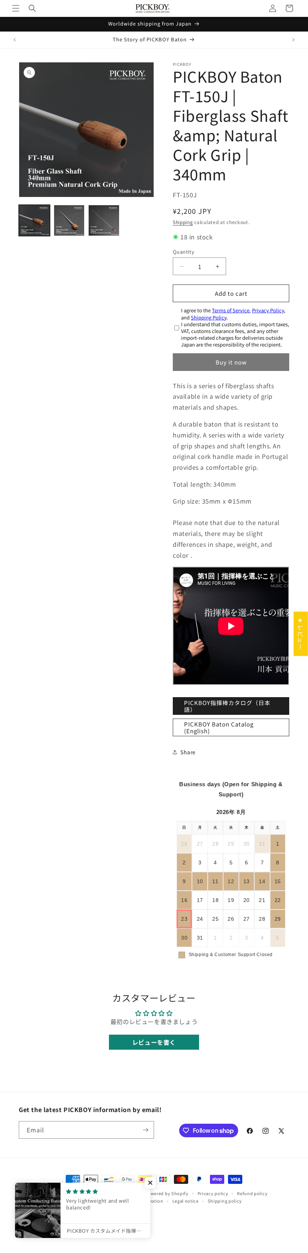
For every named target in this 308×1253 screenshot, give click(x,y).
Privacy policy (213, 1193)
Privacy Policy (268, 310)
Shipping (183, 222)
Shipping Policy (208, 317)
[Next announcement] (293, 40)
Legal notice (185, 1201)
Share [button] (188, 752)
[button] (16, 8)
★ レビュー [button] (300, 633)
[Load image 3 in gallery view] (103, 220)
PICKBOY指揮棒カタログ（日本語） (227, 706)
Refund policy (252, 1193)
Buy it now (231, 362)
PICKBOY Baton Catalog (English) (219, 727)
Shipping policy (225, 1201)
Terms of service (92, 1201)
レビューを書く (154, 1042)
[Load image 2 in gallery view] (69, 220)
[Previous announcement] (14, 40)
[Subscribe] (145, 1130)
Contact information (141, 1201)
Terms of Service (230, 310)
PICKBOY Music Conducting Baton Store (100, 1193)
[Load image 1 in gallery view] (34, 220)
